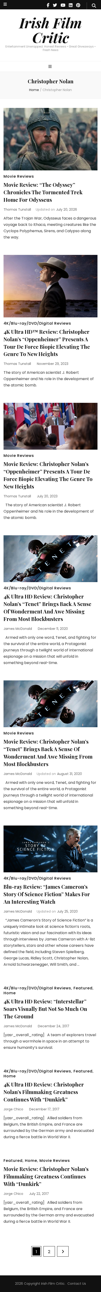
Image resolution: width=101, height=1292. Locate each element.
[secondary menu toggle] (5, 4)
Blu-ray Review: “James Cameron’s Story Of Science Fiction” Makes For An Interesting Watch (47, 894)
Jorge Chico (13, 1109)
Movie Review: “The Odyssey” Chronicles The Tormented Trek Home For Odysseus (43, 192)
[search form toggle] (94, 5)
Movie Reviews (19, 176)
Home (10, 993)
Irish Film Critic (50, 30)
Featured (83, 988)
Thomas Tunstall (17, 209)
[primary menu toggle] (50, 67)
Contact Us (76, 1283)
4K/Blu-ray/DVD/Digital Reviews (37, 323)
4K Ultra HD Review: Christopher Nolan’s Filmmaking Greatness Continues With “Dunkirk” (44, 1092)
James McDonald (18, 628)
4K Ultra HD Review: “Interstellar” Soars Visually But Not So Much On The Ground (45, 1009)
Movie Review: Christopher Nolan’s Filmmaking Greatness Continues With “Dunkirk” (46, 1176)
